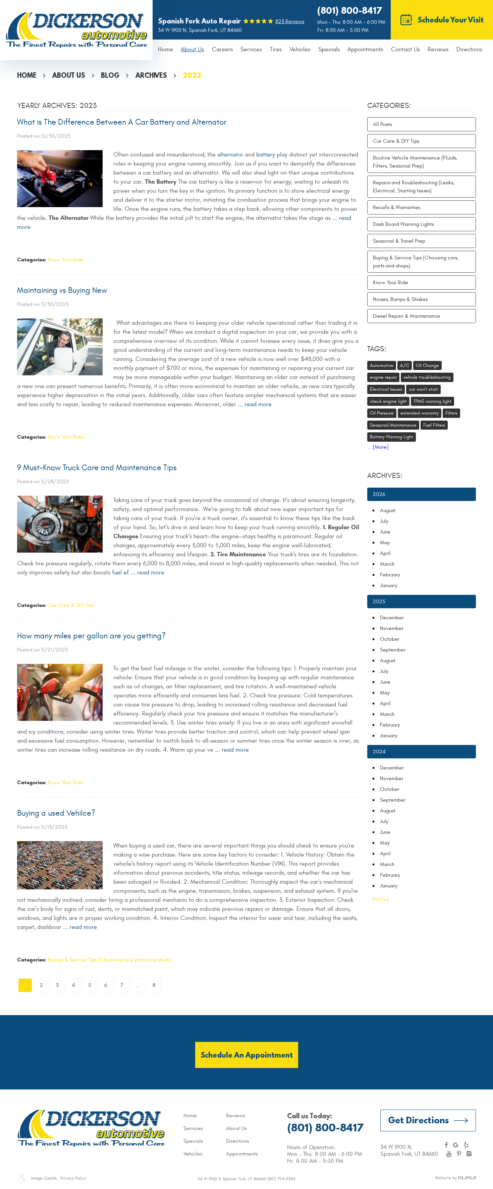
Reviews (438, 49)
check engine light (388, 401)
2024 (379, 752)
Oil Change (427, 365)
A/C (404, 365)
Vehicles (299, 49)
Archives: (384, 475)
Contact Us (405, 49)
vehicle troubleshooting (427, 377)
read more (258, 404)
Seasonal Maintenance (393, 425)
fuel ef (120, 572)
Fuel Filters (434, 425)
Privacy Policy (73, 1178)
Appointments (365, 49)
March (387, 564)
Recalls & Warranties (396, 207)
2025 (379, 602)
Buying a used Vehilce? (56, 813)
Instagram (469, 1154)
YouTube (448, 1154)
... (138, 985)
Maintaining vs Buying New (62, 290)
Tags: (376, 349)
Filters (451, 413)
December (392, 618)
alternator (230, 154)
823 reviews (289, 21)
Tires (276, 49)
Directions (469, 49)
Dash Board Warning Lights (403, 224)
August (387, 510)
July (384, 521)
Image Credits (44, 1178)
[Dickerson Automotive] (76, 30)
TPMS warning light (432, 401)
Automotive (381, 365)
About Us (192, 49)
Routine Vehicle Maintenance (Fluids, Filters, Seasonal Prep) (415, 162)
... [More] (378, 447)
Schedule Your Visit (451, 19)
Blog (110, 75)
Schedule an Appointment (247, 1055)
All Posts (382, 124)
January (388, 585)
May (385, 543)
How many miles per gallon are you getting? (91, 636)
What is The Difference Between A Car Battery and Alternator (121, 122)
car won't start (423, 389)
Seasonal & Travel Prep (399, 241)
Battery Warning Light (391, 437)
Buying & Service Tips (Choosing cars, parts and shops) (110, 960)
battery (265, 154)
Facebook (446, 1145)
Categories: (389, 105)
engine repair (383, 377)
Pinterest (459, 1154)
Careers (222, 49)
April (385, 553)
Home (165, 49)
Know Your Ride (65, 260)
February (390, 575)
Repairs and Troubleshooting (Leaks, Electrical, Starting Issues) (413, 187)
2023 (192, 75)
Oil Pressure (382, 413)
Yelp (466, 1145)
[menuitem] (165, 50)
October (389, 639)
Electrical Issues (386, 389)
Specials (329, 49)
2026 (379, 494)
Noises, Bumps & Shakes (400, 299)
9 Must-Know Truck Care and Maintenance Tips (97, 468)
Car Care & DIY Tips (71, 605)
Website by (455, 1178)
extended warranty (419, 413)
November (391, 628)
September (392, 650)
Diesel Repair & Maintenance (406, 316)
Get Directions (418, 1120)
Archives (151, 75)
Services (251, 49)
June (385, 532)
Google (455, 1145)
